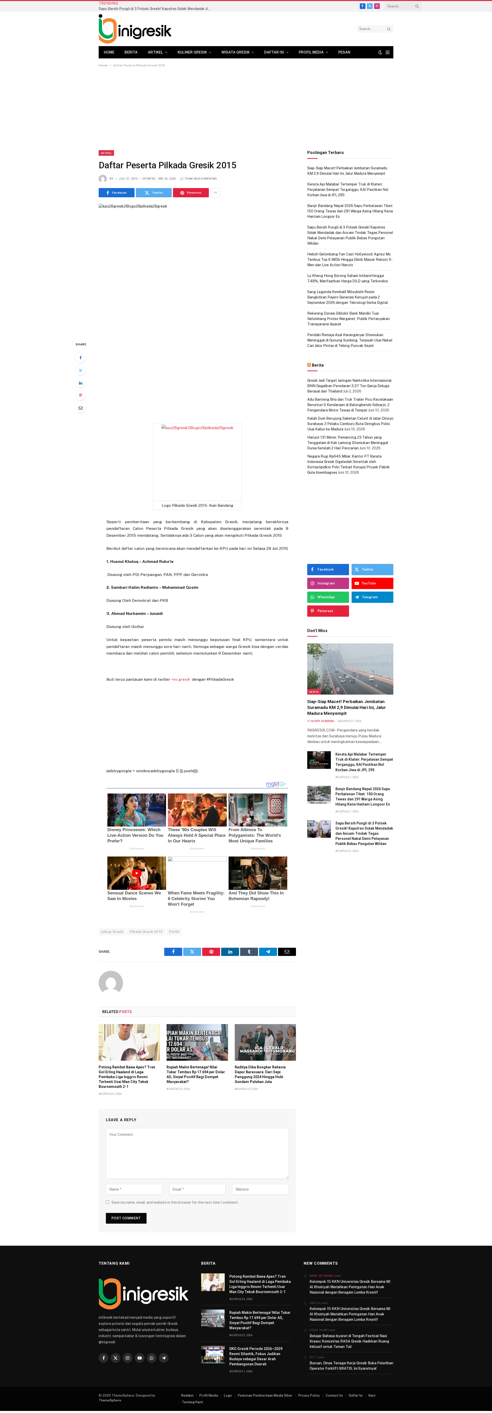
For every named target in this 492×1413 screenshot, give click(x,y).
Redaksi (187, 1395)
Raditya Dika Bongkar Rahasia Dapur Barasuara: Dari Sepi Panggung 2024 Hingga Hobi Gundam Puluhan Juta (260, 1074)
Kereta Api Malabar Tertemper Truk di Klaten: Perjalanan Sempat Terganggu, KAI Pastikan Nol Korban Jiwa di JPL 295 (347, 189)
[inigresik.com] (135, 29)
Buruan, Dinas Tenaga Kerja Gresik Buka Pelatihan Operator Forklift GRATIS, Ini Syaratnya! (351, 1365)
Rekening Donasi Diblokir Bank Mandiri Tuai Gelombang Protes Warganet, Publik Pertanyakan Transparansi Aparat (348, 318)
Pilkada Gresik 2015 (146, 932)
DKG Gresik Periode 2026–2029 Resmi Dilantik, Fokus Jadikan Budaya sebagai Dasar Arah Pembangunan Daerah (255, 1356)
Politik (174, 932)
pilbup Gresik (112, 932)
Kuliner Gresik (192, 52)
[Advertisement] (246, 112)
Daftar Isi (274, 52)
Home (109, 52)
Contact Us (334, 1395)
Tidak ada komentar (200, 178)
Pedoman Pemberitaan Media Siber (265, 1395)
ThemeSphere (110, 1400)
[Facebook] (80, 358)
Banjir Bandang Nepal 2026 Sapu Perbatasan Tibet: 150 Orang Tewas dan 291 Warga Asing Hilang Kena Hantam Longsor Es (350, 211)
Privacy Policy (309, 1395)
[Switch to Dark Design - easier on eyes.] (380, 52)
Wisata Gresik (235, 52)
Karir (372, 1395)
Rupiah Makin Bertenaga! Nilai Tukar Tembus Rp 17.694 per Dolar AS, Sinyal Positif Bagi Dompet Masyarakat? (196, 1074)
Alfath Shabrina (322, 721)
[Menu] (387, 52)
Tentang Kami (192, 1402)
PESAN (344, 52)
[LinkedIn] (80, 383)
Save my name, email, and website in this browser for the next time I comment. (175, 1202)
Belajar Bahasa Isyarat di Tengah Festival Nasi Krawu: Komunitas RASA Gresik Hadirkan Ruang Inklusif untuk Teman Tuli (349, 1341)
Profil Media (311, 52)
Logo (228, 1395)
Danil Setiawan (321, 1275)
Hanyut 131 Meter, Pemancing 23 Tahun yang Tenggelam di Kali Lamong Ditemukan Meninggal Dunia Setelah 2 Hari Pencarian (347, 442)
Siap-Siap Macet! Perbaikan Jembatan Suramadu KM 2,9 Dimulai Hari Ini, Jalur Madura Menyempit (346, 707)
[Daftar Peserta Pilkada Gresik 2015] (197, 268)
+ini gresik (180, 679)
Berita (131, 52)
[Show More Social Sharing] (215, 192)
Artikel (155, 52)
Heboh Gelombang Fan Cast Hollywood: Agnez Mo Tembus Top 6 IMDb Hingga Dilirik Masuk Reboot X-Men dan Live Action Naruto (350, 259)
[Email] (80, 408)
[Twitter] (80, 370)
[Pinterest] (80, 395)
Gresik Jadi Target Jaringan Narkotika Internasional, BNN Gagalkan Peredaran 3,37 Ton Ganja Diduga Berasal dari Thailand (349, 385)
